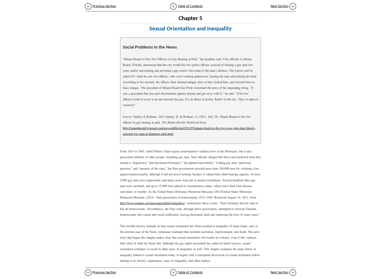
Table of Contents (190, 6)
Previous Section (104, 6)
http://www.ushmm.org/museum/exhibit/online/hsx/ (152, 203)
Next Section (279, 6)
